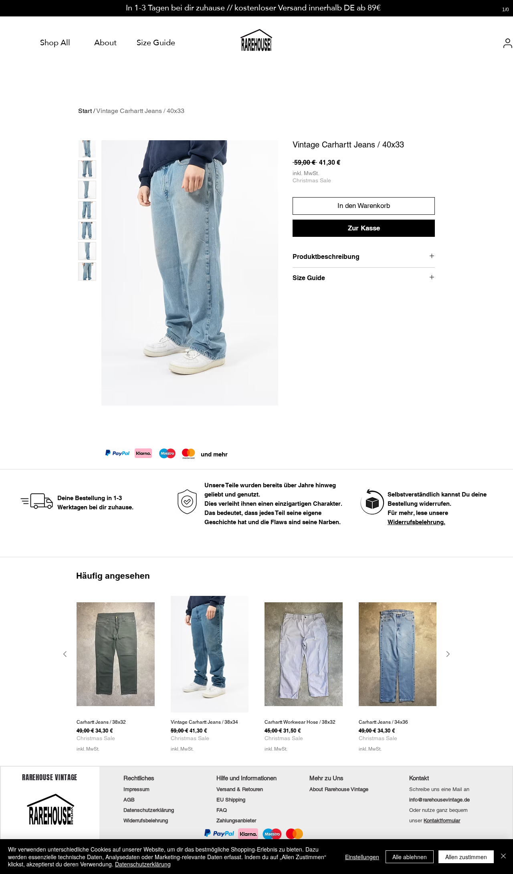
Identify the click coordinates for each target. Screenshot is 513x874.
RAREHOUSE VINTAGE (49, 777)
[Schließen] (503, 857)
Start (85, 111)
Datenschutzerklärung (143, 864)
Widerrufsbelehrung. (416, 522)
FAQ (221, 810)
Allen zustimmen (466, 857)
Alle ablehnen (409, 857)
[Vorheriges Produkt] (65, 654)
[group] (256, 677)
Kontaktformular (442, 820)
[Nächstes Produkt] (448, 654)
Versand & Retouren (239, 789)
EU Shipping (230, 800)
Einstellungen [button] (362, 857)
